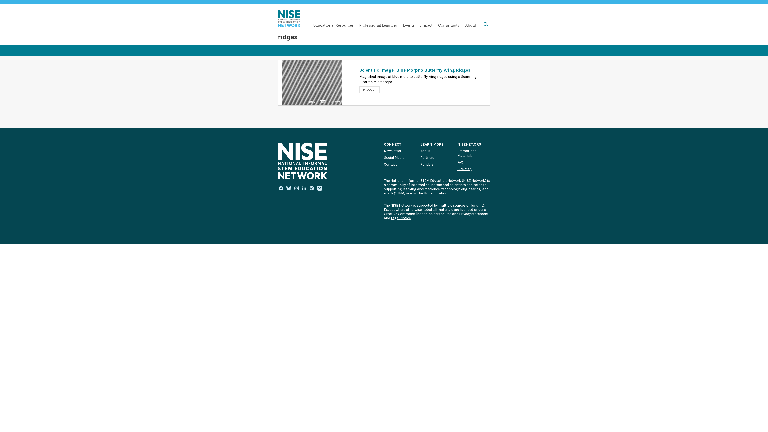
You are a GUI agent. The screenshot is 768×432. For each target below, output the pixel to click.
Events (409, 25)
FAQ (460, 162)
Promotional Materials (467, 153)
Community (449, 25)
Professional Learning (378, 25)
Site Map (464, 169)
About (470, 25)
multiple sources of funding (461, 205)
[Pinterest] (312, 188)
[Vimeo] (319, 188)
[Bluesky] (289, 188)
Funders (427, 164)
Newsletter (392, 151)
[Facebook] (281, 188)
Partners (427, 157)
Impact (426, 25)
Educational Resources (333, 25)
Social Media (394, 157)
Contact (390, 164)
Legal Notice (401, 218)
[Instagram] (297, 188)
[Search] (486, 25)
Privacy (465, 214)
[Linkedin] (304, 188)
